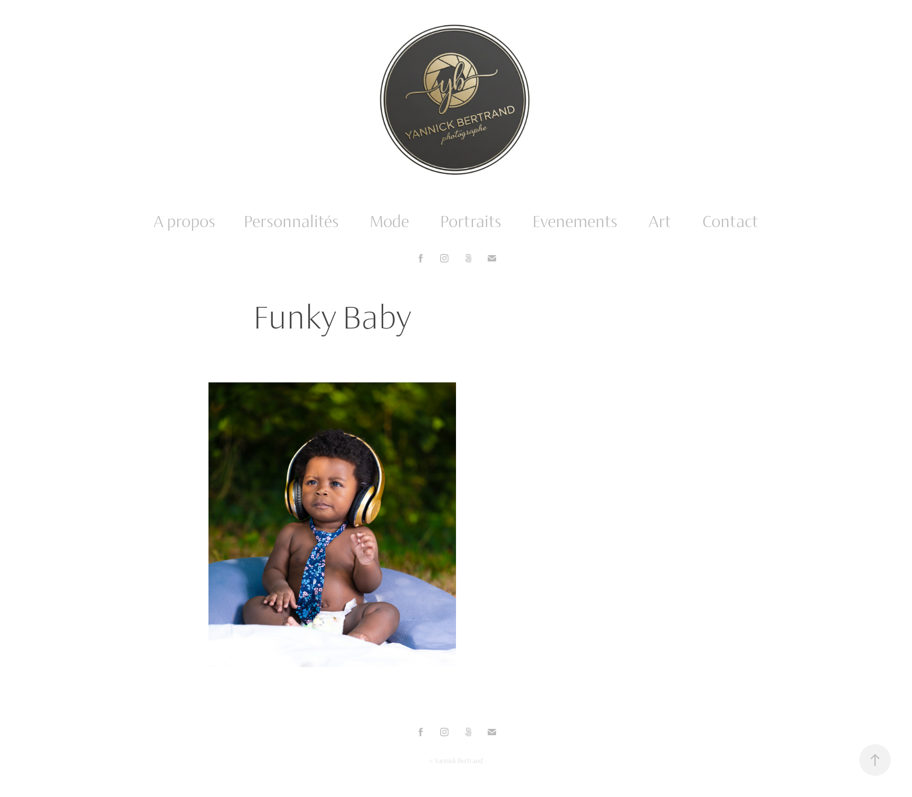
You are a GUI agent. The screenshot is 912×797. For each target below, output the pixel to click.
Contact (730, 221)
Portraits (470, 221)
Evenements (575, 221)
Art (660, 221)
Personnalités (291, 221)
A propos (184, 221)
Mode (389, 221)
